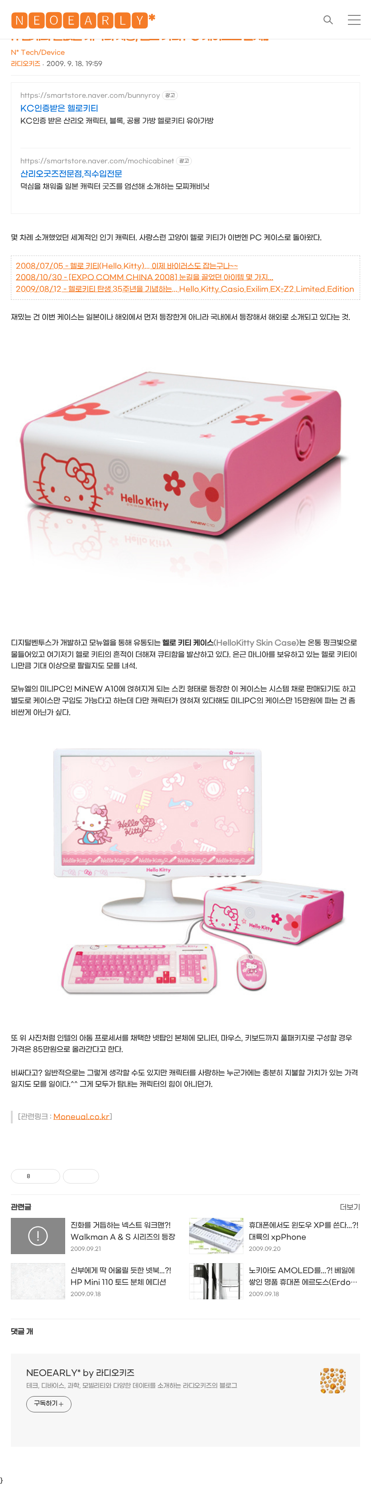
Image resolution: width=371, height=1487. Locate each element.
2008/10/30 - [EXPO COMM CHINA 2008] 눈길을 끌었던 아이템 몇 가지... (144, 277)
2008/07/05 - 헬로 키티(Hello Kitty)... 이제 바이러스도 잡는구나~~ (127, 266)
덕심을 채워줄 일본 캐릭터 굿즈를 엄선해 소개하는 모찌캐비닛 (114, 186)
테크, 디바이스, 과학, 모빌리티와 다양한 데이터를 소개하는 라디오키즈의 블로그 (131, 1386)
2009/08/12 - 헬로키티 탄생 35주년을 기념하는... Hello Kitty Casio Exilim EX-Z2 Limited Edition (185, 289)
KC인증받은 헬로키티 (59, 109)
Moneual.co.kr (81, 1117)
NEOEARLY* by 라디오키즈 (80, 1373)
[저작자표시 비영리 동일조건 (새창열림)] (111, 1176)
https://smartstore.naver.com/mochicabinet (97, 161)
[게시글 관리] (50, 1176)
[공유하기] (38, 1176)
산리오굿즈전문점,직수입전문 (71, 174)
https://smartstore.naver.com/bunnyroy (90, 95)
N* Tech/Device (38, 53)
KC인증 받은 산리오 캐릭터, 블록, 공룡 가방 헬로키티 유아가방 (117, 121)
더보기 (350, 1207)
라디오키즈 (25, 64)
